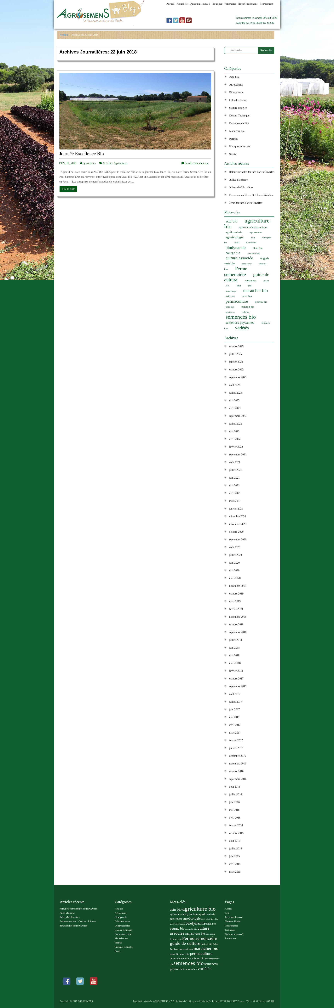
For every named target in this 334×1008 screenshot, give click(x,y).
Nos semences (231, 925)
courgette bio (253, 253)
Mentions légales (232, 921)
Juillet (266, 281)
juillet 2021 (235, 470)
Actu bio (107, 163)
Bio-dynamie (236, 92)
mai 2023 (234, 400)
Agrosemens (120, 163)
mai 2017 (234, 717)
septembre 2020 (237, 539)
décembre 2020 (237, 516)
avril (236, 243)
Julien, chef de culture (241, 187)
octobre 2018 (236, 624)
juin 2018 (234, 647)
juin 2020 (234, 562)
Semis (232, 154)
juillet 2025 (235, 354)
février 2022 (236, 446)
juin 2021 (234, 477)
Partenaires (230, 930)
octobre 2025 (236, 346)
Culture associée (238, 107)
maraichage (231, 291)
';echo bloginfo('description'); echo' (95, 26)
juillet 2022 (235, 423)
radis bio (246, 312)
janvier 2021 (236, 508)
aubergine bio (212, 919)
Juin (227, 286)
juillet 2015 (235, 848)
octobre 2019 (236, 593)
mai (249, 286)
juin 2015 (234, 856)
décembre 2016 (237, 755)
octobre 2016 (236, 771)
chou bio (257, 248)
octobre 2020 (236, 531)
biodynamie (236, 247)
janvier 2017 (236, 748)
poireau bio (261, 302)
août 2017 (234, 694)
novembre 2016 (237, 763)
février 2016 (236, 825)
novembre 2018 (237, 616)
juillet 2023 (235, 392)
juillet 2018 (235, 640)
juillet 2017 (235, 701)
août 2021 (234, 462)
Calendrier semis (238, 100)
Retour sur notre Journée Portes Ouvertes (251, 172)
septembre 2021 (237, 454)
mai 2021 (234, 485)
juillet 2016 (235, 794)
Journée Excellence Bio (81, 153)
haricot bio (250, 280)
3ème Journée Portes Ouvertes (245, 202)
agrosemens (89, 163)
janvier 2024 (236, 361)
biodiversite (251, 243)
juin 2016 (234, 802)
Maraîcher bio (237, 131)
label (239, 286)
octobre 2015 (236, 833)
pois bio (230, 307)
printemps (230, 312)
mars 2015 (235, 871)
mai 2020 (234, 570)
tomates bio (191, 969)
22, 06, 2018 (69, 163)
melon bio (230, 296)
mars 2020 (235, 578)
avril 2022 (234, 439)
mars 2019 (235, 601)
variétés (242, 327)
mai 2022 (234, 431)
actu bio (231, 221)
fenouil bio (175, 939)
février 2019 (236, 609)
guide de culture (185, 943)
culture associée (239, 258)
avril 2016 (234, 817)
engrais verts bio (195, 933)
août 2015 (234, 840)
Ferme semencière (239, 123)
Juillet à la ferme (238, 179)
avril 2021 (234, 493)
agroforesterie (234, 232)
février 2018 (236, 670)
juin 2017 (234, 709)
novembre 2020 (237, 524)
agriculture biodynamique (253, 227)
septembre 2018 (237, 632)
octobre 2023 (236, 369)
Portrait (233, 138)
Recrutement (230, 938)
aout (253, 238)
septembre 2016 (237, 779)
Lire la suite (68, 189)
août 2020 (234, 547)
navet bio (247, 296)
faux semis (246, 264)
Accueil (64, 34)
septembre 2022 (237, 415)
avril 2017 (234, 725)
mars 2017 (235, 732)
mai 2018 (234, 655)
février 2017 (236, 740)
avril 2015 (234, 864)
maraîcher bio (255, 290)
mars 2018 (235, 663)
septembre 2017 (237, 686)
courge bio (233, 253)
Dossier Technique (239, 115)
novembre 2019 (237, 585)
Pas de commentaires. (196, 163)
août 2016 (234, 786)
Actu (227, 913)
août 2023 (234, 385)
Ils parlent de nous (233, 917)
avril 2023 (234, 408)
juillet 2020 (235, 555)
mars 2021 (235, 500)
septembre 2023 (237, 377)
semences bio (241, 317)
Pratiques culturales (239, 146)
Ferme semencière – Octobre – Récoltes (251, 195)
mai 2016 (234, 809)
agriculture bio (246, 223)
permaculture (237, 301)
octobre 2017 (236, 678)
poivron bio (247, 306)
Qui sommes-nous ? (234, 934)
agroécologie (235, 237)
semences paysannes (240, 322)
